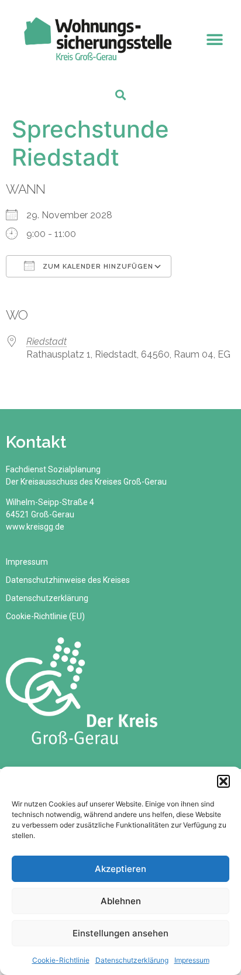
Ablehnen (121, 901)
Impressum (191, 960)
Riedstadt (46, 341)
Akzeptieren (120, 868)
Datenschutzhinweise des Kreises (68, 580)
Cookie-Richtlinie (60, 960)
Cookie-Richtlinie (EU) (45, 616)
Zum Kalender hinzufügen (96, 266)
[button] (223, 781)
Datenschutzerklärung (131, 960)
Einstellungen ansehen (120, 933)
